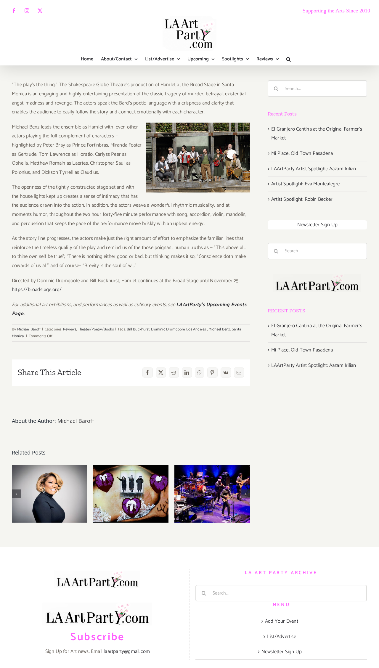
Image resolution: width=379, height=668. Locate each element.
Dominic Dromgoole (167, 329)
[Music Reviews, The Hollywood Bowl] (49, 494)
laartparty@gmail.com (127, 651)
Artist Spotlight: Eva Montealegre (305, 184)
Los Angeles (196, 329)
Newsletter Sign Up (317, 225)
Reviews (69, 329)
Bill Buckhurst (138, 329)
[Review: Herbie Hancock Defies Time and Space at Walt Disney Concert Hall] (212, 494)
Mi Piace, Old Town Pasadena (302, 153)
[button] (288, 59)
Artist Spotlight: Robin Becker (302, 199)
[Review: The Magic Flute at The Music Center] (131, 494)
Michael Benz (219, 329)
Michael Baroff (29, 329)
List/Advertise (281, 636)
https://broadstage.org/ (37, 289)
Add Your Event (281, 621)
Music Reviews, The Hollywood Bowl (49, 475)
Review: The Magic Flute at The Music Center (131, 469)
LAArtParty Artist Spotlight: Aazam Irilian (313, 169)
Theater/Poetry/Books (96, 329)
